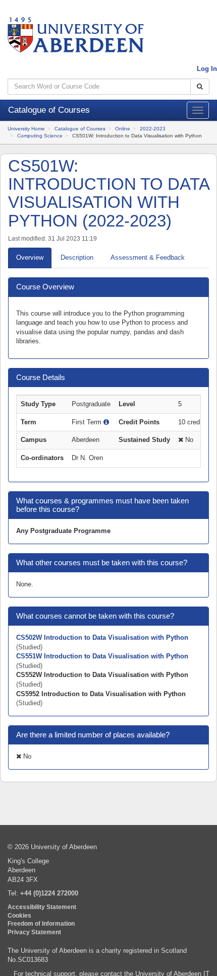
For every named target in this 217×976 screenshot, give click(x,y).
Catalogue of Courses (80, 128)
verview (29, 257)
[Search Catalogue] (199, 87)
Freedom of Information (41, 923)
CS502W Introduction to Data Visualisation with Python (102, 637)
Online (122, 128)
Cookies (19, 915)
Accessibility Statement (42, 907)
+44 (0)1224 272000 (49, 893)
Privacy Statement (34, 932)
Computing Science (40, 135)
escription (77, 257)
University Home (26, 128)
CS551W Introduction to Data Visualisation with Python (102, 656)
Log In (207, 68)
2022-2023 (153, 128)
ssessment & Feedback (148, 257)
